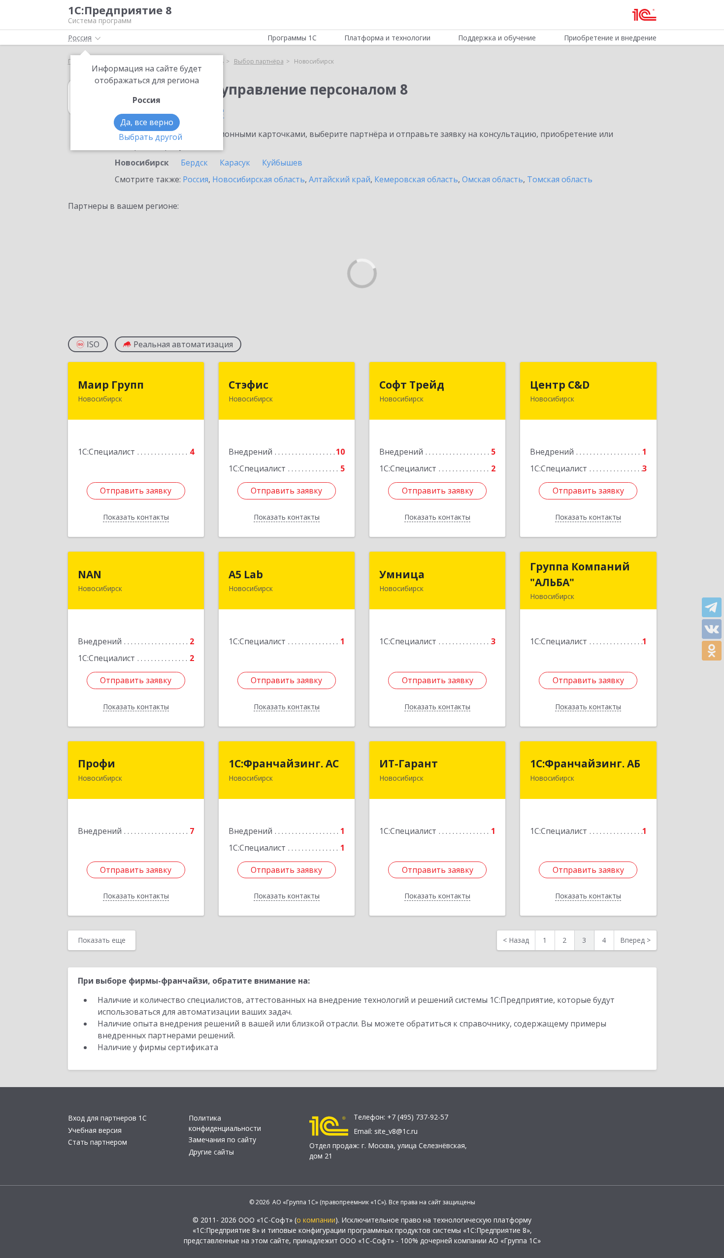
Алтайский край (339, 179)
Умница (402, 574)
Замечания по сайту (222, 1139)
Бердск (194, 162)
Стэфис (248, 385)
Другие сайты (211, 1152)
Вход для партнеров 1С (107, 1118)
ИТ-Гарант (408, 763)
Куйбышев (282, 162)
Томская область (559, 179)
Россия (195, 179)
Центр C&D (560, 385)
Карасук (235, 162)
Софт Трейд (411, 385)
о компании (315, 1220)
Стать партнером (97, 1142)
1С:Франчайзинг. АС (284, 763)
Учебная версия (95, 1130)
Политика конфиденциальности (225, 1123)
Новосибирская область (258, 179)
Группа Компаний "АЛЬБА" (580, 574)
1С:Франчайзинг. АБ (585, 763)
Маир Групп (111, 385)
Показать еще (102, 940)
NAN (89, 574)
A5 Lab (246, 574)
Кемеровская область (416, 179)
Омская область (492, 179)
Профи (96, 763)
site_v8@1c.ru (396, 1131)
